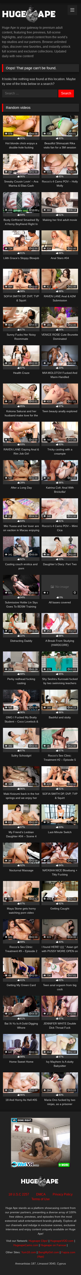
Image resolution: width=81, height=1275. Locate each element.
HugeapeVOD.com (62, 1240)
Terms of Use (40, 1199)
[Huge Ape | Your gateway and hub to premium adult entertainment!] (33, 14)
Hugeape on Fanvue (53, 1245)
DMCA (41, 1194)
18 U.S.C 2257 (18, 1194)
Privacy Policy (63, 1194)
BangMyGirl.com (48, 1252)
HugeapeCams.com (25, 1245)
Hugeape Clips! (38, 1240)
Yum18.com (28, 1252)
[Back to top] (68, 1263)
